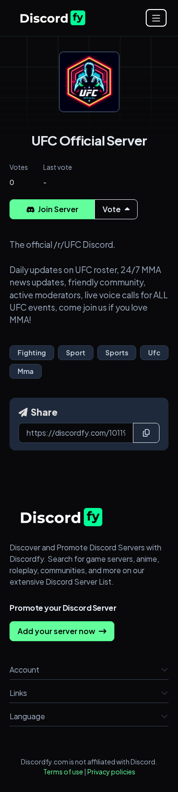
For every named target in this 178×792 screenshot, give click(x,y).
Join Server (57, 209)
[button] (165, 669)
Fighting (32, 352)
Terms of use (63, 771)
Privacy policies (111, 771)
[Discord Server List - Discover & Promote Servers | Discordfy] (52, 18)
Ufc (154, 352)
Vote (112, 209)
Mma (26, 371)
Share (43, 412)
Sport (75, 352)
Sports (116, 352)
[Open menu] (156, 18)
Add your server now (57, 631)
